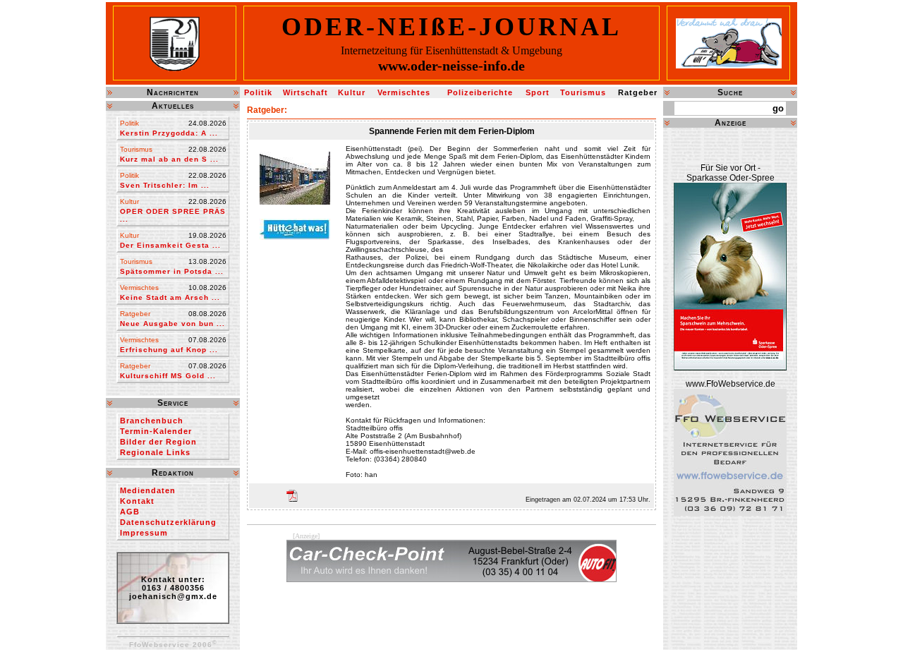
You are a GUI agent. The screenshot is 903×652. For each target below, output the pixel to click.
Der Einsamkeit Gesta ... (170, 245)
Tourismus (583, 92)
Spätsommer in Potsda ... (172, 271)
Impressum (144, 533)
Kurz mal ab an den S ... (169, 159)
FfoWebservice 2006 (173, 644)
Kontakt (137, 501)
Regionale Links (155, 452)
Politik (258, 92)
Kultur (351, 92)
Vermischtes (403, 92)
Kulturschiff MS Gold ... (168, 376)
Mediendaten (148, 490)
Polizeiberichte (480, 92)
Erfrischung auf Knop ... (169, 350)
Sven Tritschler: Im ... (165, 185)
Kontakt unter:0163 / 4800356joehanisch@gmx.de (173, 587)
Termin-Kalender (156, 431)
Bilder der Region (158, 441)
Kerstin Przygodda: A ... (169, 133)
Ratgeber (637, 92)
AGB (130, 511)
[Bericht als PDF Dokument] (291, 496)
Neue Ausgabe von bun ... (172, 323)
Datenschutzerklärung (168, 522)
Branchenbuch (151, 420)
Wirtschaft (305, 92)
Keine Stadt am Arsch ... (170, 297)
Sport (538, 92)
